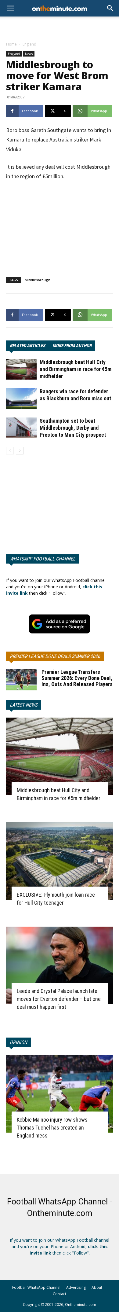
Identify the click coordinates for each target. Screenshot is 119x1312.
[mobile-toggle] (10, 8)
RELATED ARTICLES (27, 345)
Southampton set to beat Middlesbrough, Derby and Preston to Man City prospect (73, 427)
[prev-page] (10, 450)
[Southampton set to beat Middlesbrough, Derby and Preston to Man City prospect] (21, 428)
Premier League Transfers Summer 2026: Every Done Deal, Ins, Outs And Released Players (77, 678)
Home (11, 44)
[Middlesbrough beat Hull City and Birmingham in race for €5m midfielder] (21, 369)
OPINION (18, 1042)
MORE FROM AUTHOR (72, 345)
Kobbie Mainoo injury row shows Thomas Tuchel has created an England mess (52, 1127)
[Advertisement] (59, 27)
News (29, 54)
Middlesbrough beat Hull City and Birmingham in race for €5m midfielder (75, 369)
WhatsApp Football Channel (42, 559)
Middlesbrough (37, 279)
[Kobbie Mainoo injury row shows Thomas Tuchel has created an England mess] (59, 1094)
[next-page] (19, 450)
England (29, 44)
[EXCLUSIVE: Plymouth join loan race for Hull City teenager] (59, 861)
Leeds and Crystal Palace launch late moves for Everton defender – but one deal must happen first (59, 999)
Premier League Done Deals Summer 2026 (55, 656)
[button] (110, 8)
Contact (59, 1293)
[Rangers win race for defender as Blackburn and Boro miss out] (21, 398)
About (97, 1287)
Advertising (76, 1287)
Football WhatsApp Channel (36, 1287)
